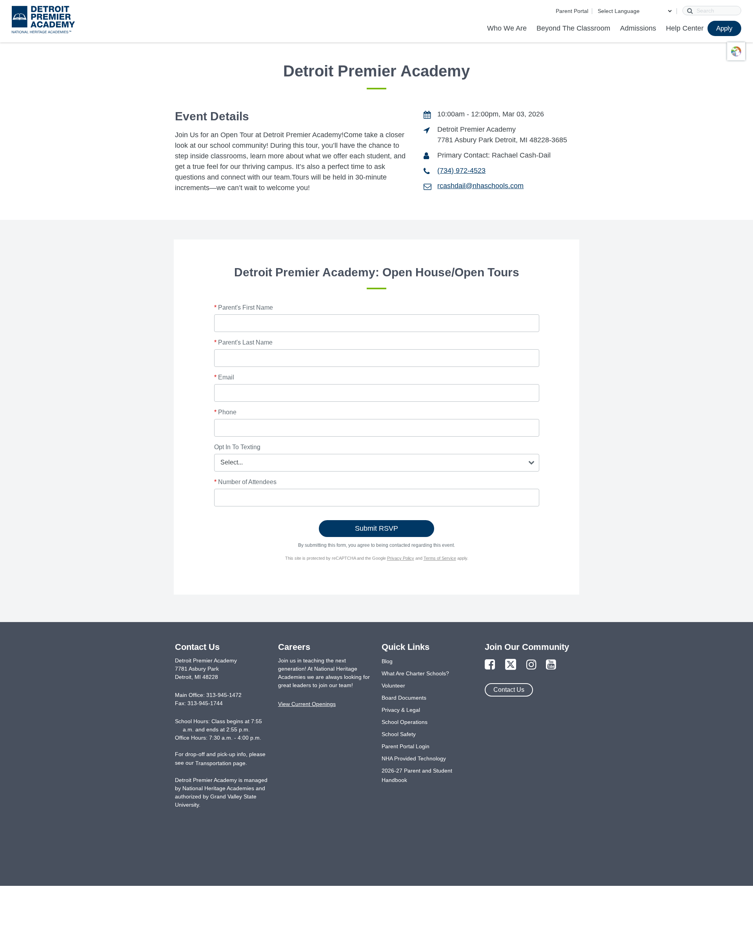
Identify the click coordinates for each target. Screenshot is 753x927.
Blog (387, 661)
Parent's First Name (243, 307)
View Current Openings (307, 704)
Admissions (638, 28)
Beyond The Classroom (573, 28)
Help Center (685, 28)
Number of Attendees (245, 482)
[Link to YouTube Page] (551, 665)
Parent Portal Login (405, 746)
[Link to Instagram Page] (531, 665)
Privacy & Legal (401, 710)
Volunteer (393, 685)
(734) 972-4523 (461, 170)
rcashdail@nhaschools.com (480, 186)
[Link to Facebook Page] (490, 665)
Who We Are (507, 28)
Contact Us (508, 689)
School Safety (399, 734)
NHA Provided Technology (414, 758)
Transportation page (220, 763)
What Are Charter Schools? (415, 673)
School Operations (404, 722)
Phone (225, 412)
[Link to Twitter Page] (510, 665)
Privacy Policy (400, 558)
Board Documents (404, 698)
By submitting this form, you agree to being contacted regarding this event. (376, 545)
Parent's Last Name (243, 342)
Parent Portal (572, 11)
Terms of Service (440, 558)
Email (224, 377)
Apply (724, 28)
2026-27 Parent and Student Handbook (417, 775)
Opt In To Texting (237, 447)
